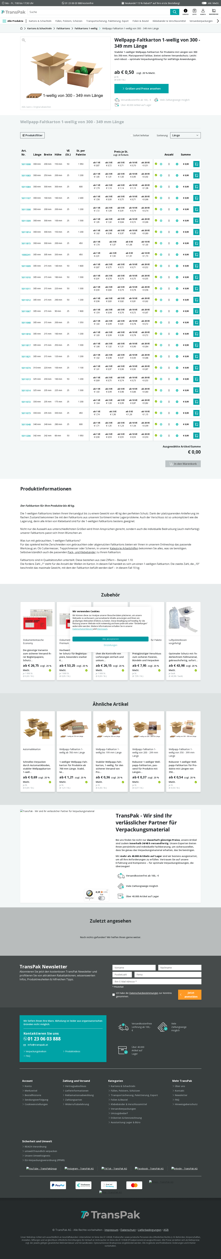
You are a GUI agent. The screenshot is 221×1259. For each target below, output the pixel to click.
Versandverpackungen (201, 20)
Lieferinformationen (76, 1090)
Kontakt (179, 1090)
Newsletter (181, 1095)
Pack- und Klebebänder (82, 552)
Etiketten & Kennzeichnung (126, 1117)
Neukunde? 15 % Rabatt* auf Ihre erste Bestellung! (152, 3)
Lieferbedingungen (149, 1230)
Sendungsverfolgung (36, 1099)
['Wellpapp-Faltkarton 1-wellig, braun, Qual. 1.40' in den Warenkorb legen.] (196, 255)
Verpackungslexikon (36, 1051)
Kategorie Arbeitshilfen (124, 548)
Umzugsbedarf (119, 1113)
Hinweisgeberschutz (186, 1104)
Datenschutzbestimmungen (143, 993)
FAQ (28, 1055)
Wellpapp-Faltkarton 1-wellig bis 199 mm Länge (109, 751)
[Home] (21, 28)
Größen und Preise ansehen (143, 88)
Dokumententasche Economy (33, 641)
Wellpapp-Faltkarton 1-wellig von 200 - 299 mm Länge (145, 752)
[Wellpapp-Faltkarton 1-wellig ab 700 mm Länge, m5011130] (74, 729)
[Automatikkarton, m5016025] (37, 729)
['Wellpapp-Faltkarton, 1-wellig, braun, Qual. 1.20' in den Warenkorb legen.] (196, 436)
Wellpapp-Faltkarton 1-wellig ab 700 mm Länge (72, 751)
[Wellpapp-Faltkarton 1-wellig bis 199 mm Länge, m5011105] (110, 729)
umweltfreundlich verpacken (41, 1151)
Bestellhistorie (33, 1095)
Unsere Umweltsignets (37, 1155)
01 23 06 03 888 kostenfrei (79, 3)
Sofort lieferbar (141, 135)
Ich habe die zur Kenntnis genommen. (144, 994)
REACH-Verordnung (35, 1146)
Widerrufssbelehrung (77, 1104)
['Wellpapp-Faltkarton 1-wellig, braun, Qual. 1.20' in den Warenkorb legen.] (196, 175)
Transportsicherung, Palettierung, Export (107, 20)
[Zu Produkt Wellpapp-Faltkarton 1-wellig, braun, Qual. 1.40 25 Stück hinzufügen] (177, 255)
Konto (28, 1086)
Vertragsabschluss (75, 1086)
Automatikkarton (32, 749)
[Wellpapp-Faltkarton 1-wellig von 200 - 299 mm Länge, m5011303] (147, 729)
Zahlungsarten (73, 1099)
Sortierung (162, 135)
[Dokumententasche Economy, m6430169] (37, 620)
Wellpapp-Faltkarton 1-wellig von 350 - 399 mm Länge (181, 752)
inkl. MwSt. (213, 3)
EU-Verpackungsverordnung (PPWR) (45, 1160)
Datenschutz (128, 1230)
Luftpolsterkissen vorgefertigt (178, 641)
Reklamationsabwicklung (79, 1095)
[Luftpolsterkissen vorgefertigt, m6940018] (183, 620)
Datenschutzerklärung (82, 629)
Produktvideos (72, 1051)
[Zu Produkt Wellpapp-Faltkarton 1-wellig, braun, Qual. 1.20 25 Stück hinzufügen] (177, 175)
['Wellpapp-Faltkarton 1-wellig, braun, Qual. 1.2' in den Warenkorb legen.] (196, 232)
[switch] (101, 898)
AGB (166, 1230)
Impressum (111, 1230)
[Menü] (107, 891)
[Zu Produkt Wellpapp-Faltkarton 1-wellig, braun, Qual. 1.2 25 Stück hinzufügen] (177, 232)
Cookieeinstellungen (36, 1104)
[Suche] (174, 12)
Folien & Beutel (141, 20)
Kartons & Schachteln (40, 20)
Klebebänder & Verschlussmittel (169, 20)
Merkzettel (31, 1090)
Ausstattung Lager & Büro (125, 1122)
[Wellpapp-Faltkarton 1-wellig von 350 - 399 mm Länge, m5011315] (183, 729)
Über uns (180, 1086)
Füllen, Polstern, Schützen (68, 20)
